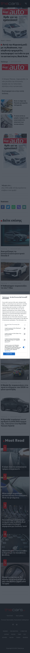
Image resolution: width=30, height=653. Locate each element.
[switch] (24, 328)
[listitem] (15, 325)
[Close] (27, 297)
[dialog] (15, 326)
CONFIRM (9, 353)
